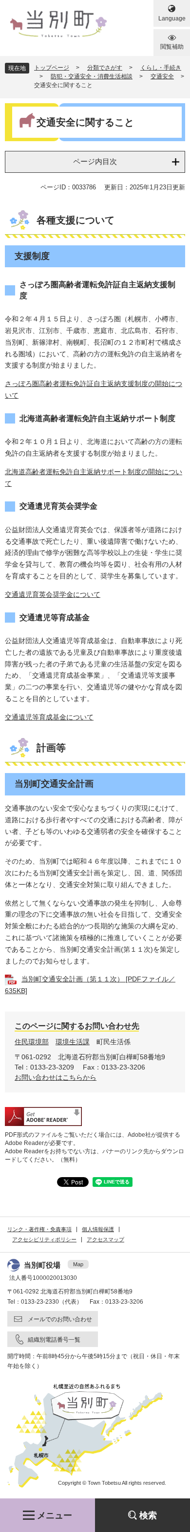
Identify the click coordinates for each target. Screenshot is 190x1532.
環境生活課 (73, 1042)
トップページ (51, 67)
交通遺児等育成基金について (49, 717)
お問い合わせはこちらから (55, 1077)
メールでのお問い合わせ (60, 1319)
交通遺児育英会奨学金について (52, 594)
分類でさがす (104, 67)
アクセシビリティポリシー (44, 1239)
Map (78, 1264)
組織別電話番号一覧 (54, 1339)
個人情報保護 (98, 1229)
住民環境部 (32, 1042)
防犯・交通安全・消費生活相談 (92, 76)
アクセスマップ (105, 1239)
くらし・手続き (160, 67)
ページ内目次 (95, 161)
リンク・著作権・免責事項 (39, 1229)
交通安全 (162, 76)
